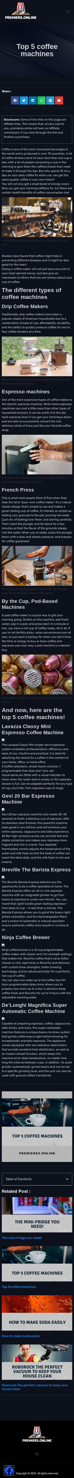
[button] (68, 11)
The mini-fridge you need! (21, 1238)
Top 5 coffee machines (19, 1287)
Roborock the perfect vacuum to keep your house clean (35, 1387)
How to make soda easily (21, 1336)
